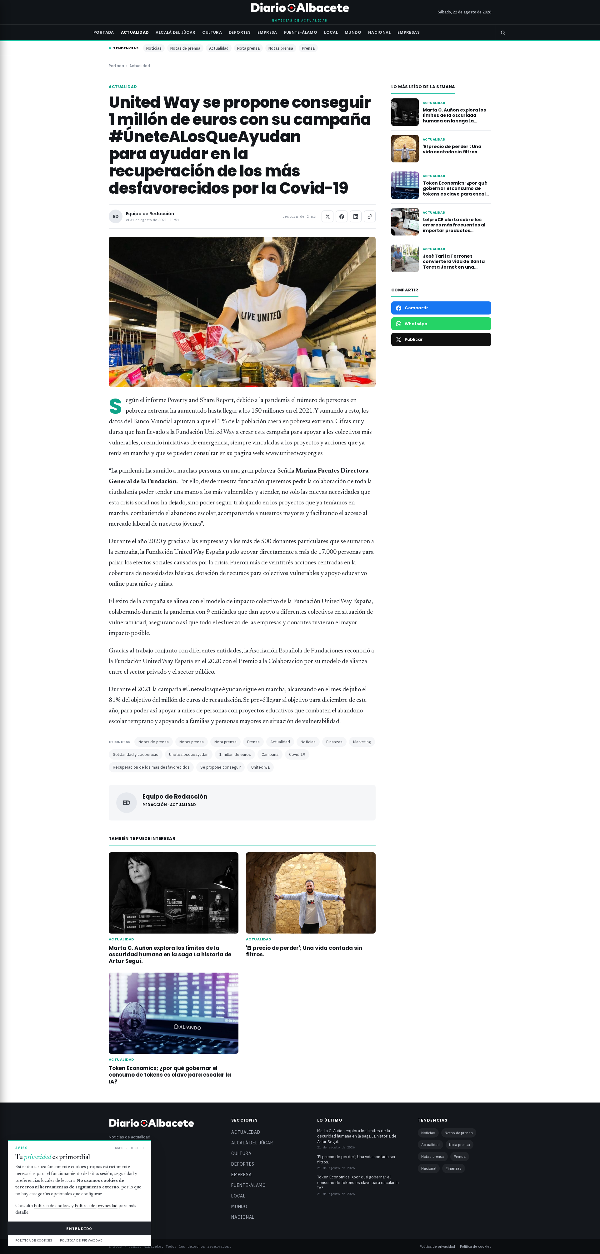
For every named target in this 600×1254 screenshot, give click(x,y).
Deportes (240, 32)
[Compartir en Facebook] (342, 216)
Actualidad (135, 32)
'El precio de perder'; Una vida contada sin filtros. (304, 951)
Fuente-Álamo (301, 32)
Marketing (362, 741)
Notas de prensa (185, 48)
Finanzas (334, 741)
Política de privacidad (437, 1246)
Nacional (379, 32)
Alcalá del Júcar (175, 32)
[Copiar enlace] (370, 216)
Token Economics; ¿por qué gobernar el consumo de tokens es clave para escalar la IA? (170, 1074)
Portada (103, 32)
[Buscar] (503, 32)
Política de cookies (475, 1246)
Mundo (353, 32)
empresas (409, 32)
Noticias (154, 48)
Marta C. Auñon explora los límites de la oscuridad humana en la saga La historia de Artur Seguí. (170, 954)
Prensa (308, 48)
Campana (270, 754)
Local (331, 32)
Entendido (79, 1228)
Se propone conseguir (220, 767)
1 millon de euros (235, 754)
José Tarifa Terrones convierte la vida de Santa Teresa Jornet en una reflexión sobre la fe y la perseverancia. (453, 267)
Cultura (212, 32)
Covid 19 (297, 754)
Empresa (267, 32)
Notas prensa (280, 48)
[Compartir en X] (327, 216)
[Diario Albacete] (300, 8)
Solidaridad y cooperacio (135, 754)
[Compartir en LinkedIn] (356, 216)
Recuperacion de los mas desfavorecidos (151, 767)
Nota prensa (248, 48)
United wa (260, 767)
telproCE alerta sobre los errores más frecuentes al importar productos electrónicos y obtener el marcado (454, 230)
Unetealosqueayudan (188, 754)
